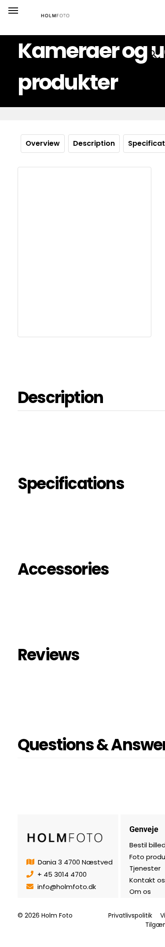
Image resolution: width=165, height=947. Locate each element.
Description (94, 143)
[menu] (13, 10)
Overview (43, 143)
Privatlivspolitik (130, 915)
